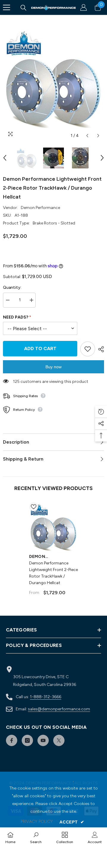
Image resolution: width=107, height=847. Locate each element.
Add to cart (40, 348)
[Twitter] (58, 740)
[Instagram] (27, 740)
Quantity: (12, 287)
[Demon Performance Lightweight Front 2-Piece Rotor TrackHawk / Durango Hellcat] (53, 526)
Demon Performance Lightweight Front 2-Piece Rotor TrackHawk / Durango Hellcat (53, 573)
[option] (53, 78)
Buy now (53, 366)
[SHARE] (99, 349)
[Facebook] (11, 740)
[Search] (23, 7)
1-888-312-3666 (45, 696)
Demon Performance (40, 207)
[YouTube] (43, 740)
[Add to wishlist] (87, 348)
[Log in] (83, 7)
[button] (87, 135)
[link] (35, 837)
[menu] (6, 7)
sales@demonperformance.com (59, 709)
